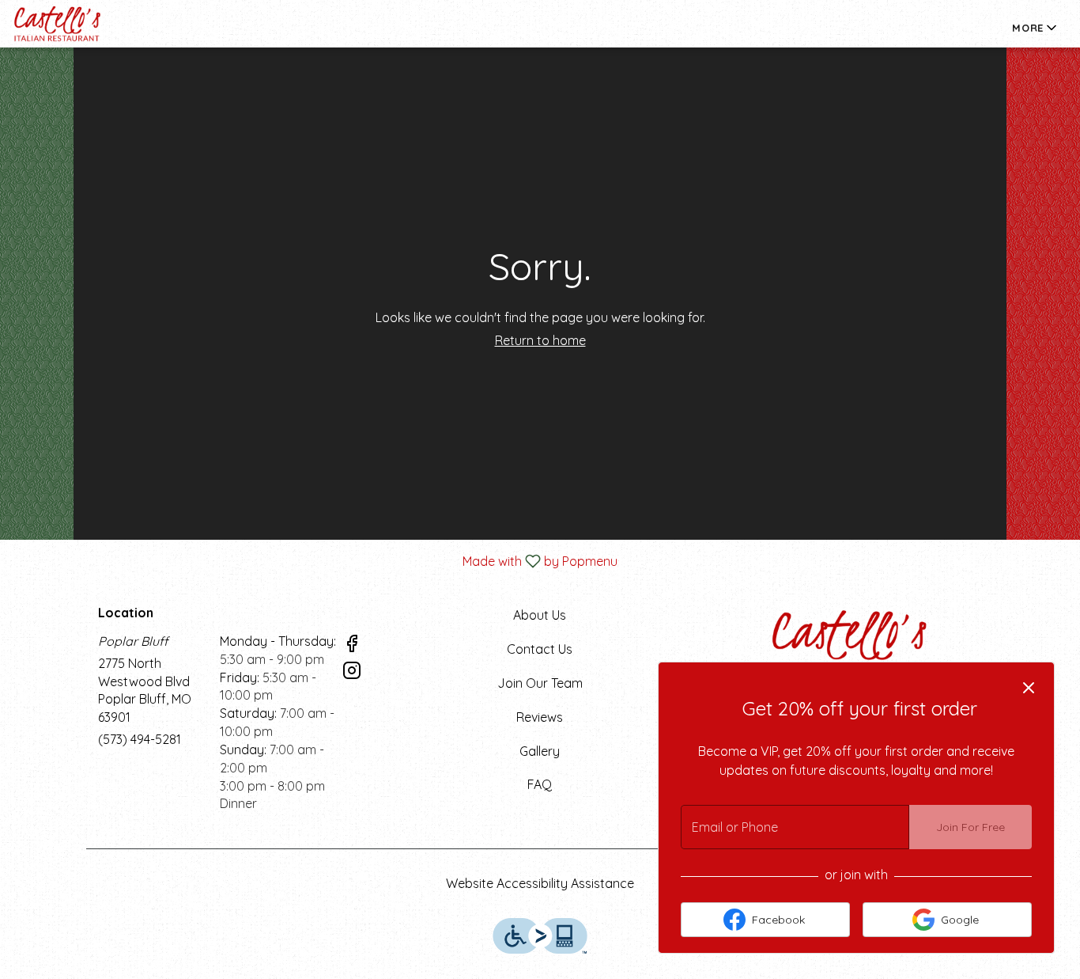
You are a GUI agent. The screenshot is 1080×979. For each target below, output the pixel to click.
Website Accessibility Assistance (540, 883)
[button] (1035, 28)
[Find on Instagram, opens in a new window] (351, 673)
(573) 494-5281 (139, 739)
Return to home (540, 340)
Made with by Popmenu (314, 560)
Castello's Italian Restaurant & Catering (850, 641)
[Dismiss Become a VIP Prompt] (1029, 688)
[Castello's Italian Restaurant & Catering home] (84, 24)
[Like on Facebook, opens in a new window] (351, 646)
